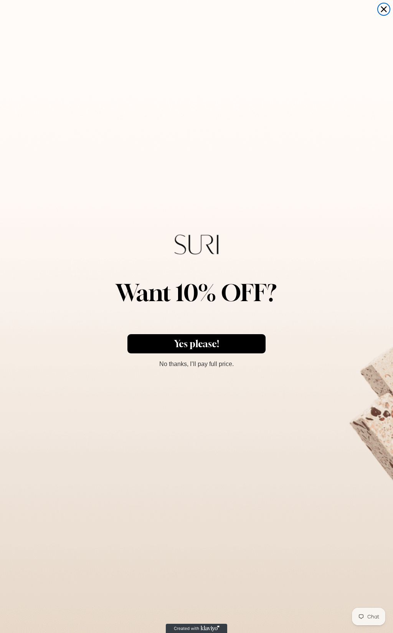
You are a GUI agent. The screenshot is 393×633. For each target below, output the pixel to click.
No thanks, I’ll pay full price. (196, 363)
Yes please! (196, 343)
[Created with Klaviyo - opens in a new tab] (196, 628)
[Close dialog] (384, 9)
